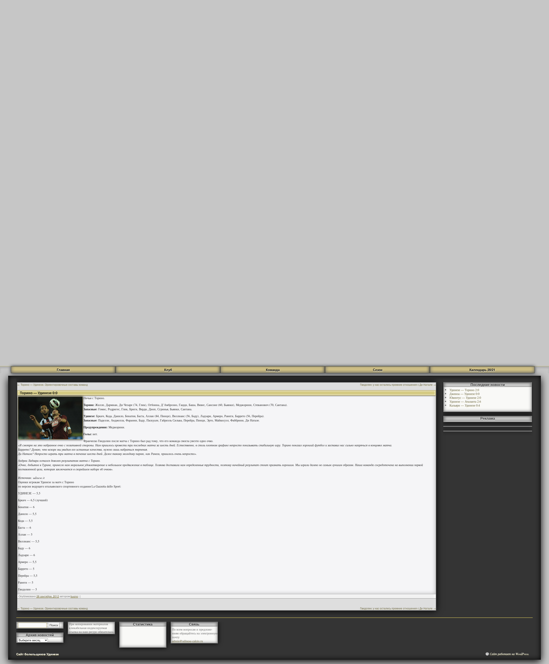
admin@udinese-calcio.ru (187, 641)
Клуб (168, 369)
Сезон (377, 369)
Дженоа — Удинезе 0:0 (464, 394)
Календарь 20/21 (482, 369)
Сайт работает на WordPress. (509, 654)
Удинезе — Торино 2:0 (464, 390)
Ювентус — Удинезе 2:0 (465, 397)
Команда (273, 369)
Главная (63, 369)
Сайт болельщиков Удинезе (37, 654)
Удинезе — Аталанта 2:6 (465, 401)
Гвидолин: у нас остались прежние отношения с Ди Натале (398, 384)
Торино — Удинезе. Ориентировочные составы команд (52, 384)
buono (74, 596)
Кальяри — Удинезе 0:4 (464, 405)
